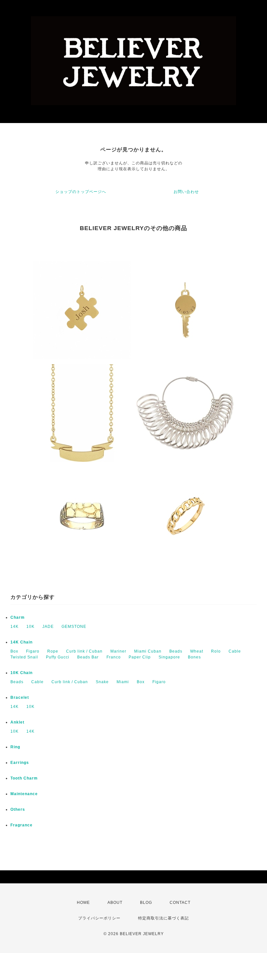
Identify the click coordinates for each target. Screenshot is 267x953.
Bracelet (19, 697)
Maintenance (24, 794)
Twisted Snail (24, 657)
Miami (123, 682)
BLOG (146, 902)
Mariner (118, 651)
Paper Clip (140, 657)
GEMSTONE (74, 626)
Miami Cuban (148, 651)
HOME (83, 902)
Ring (15, 747)
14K (14, 626)
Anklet (17, 722)
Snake (102, 682)
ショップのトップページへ (80, 191)
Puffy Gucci (57, 657)
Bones (194, 657)
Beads (175, 651)
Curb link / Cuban (84, 651)
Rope (52, 651)
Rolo (216, 651)
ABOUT (114, 902)
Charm (17, 617)
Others (17, 809)
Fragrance (21, 825)
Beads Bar (88, 657)
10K (30, 626)
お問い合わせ (186, 191)
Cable (235, 651)
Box (14, 651)
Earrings (19, 762)
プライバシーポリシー (99, 918)
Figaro (32, 651)
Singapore (169, 657)
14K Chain (21, 642)
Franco (113, 657)
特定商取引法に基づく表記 (163, 918)
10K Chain (21, 672)
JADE (48, 626)
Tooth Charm (24, 778)
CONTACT (180, 902)
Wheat (196, 651)
